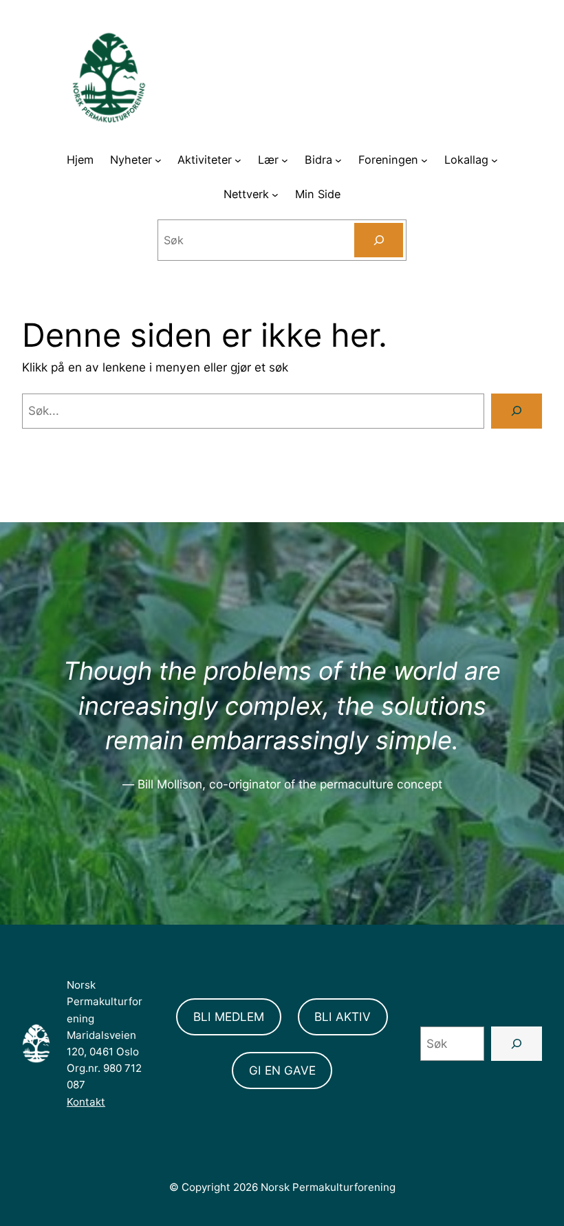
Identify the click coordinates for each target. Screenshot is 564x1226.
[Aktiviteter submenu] (238, 159)
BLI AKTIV (342, 1016)
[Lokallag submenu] (494, 159)
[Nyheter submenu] (158, 159)
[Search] (378, 240)
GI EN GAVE (282, 1070)
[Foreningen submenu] (424, 159)
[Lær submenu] (284, 159)
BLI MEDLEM (228, 1016)
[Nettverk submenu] (275, 194)
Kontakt (86, 1101)
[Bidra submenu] (338, 159)
